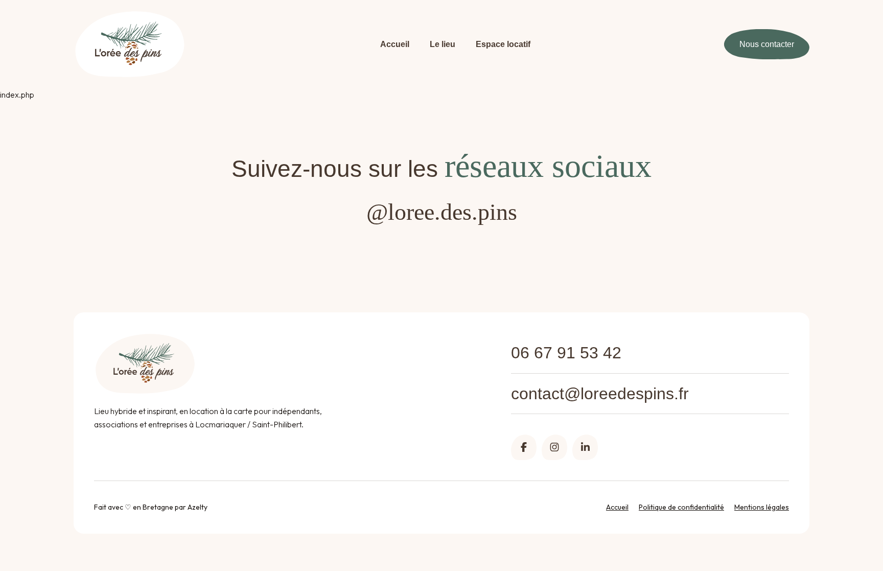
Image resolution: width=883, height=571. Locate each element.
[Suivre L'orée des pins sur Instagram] (554, 447)
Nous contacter (766, 44)
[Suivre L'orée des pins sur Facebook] (524, 447)
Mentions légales (761, 507)
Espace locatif (503, 44)
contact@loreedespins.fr (600, 393)
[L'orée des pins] (130, 44)
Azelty (197, 507)
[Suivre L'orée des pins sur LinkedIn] (585, 447)
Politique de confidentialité (681, 507)
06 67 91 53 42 (566, 353)
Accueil (394, 44)
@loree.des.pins (441, 212)
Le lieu (442, 44)
